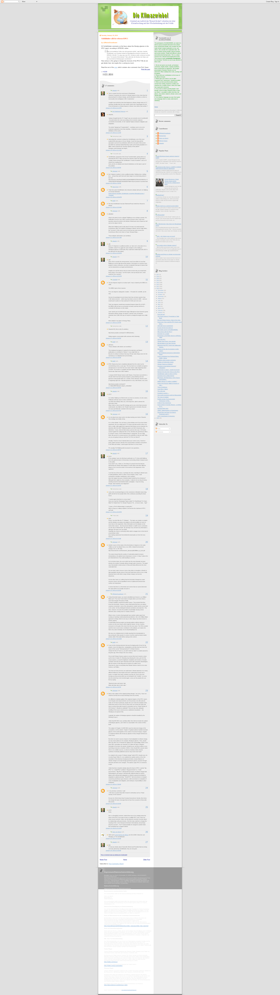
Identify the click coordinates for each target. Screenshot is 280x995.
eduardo (114, 90)
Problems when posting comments (167, 360)
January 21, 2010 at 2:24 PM (113, 322)
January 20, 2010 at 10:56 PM (114, 197)
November (161, 292)
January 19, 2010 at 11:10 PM (114, 108)
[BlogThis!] (106, 74)
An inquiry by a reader (163, 333)
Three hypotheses (162, 387)
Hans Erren (115, 186)
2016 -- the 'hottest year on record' (166, 236)
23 (146, 690)
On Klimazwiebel (160, 214)
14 (146, 361)
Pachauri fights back (163, 408)
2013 (157, 282)
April (159, 306)
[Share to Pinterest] (112, 74)
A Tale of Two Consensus (164, 402)
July (159, 300)
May (159, 304)
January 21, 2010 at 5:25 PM (113, 357)
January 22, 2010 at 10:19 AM (114, 638)
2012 (157, 284)
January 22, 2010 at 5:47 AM (113, 538)
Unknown (114, 171)
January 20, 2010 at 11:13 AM (114, 150)
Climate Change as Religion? (165, 364)
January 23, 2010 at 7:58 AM (113, 784)
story (115, 67)
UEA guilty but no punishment (165, 325)
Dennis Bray (162, 135)
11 (147, 279)
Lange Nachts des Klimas (121, 835)
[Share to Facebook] (110, 74)
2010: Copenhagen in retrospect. (166, 416)
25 (146, 807)
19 (146, 515)
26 (146, 832)
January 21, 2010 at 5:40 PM (113, 387)
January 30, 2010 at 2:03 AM (113, 850)
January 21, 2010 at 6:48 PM (113, 449)
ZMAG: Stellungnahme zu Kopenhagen (168, 410)
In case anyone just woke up (165, 327)
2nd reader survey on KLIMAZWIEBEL (168, 329)
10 (146, 257)
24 (146, 788)
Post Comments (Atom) (116, 864)
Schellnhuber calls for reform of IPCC (114, 39)
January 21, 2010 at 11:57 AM (114, 237)
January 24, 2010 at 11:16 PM (114, 828)
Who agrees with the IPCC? (165, 331)
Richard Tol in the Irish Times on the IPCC (169, 371)
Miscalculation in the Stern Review (167, 343)
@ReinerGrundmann (117, 594)
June (159, 302)
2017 (157, 274)
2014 (157, 280)
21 (146, 594)
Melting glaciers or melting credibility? (167, 381)
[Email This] (104, 74)
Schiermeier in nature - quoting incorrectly (169, 369)
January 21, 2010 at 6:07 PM (113, 410)
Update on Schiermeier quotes (166, 362)
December (161, 290)
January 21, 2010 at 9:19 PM (113, 485)
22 (146, 642)
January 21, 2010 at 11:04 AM (114, 207)
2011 (157, 286)
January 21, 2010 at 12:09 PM (114, 253)
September (161, 296)
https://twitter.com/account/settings (113, 965)
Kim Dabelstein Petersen (118, 111)
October (160, 294)
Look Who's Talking (163, 389)
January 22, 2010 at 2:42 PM (113, 687)
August (160, 298)
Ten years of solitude (163, 397)
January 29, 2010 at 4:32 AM (113, 838)
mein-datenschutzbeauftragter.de (129, 990)
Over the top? (161, 314)
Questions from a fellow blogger (166, 375)
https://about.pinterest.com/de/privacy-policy (116, 985)
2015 (157, 278)
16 (146, 414)
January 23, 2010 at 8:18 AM (113, 803)
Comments (160, 432)
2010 (157, 288)
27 (146, 842)
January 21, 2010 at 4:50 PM (113, 338)
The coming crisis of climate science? (167, 245)
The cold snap (161, 391)
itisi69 (113, 200)
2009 (157, 418)
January (160, 312)
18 (146, 489)
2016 (157, 276)
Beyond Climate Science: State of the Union (169, 320)
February (160, 310)
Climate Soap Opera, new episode (167, 341)
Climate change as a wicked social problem (167, 206)
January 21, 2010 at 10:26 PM (114, 512)
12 (146, 326)
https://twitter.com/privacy (111, 962)
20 (146, 542)
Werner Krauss (163, 140)
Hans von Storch (116, 832)
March (160, 308)
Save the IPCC (161, 339)
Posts (158, 428)
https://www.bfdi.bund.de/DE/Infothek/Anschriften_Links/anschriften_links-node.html (126, 926)
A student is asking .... (163, 393)
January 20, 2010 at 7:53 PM (113, 183)
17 (146, 453)
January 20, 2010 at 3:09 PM (113, 167)
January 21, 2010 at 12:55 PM (114, 276)
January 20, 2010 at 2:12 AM (113, 132)
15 (146, 391)
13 (146, 342)
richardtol (114, 279)
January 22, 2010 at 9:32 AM (113, 590)
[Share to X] (108, 74)
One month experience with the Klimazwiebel (169, 395)
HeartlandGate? (160, 195)
